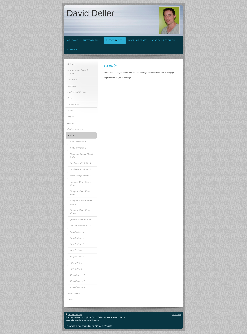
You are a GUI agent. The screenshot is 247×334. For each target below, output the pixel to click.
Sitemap (78, 314)
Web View (176, 314)
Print (70, 314)
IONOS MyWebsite (103, 326)
